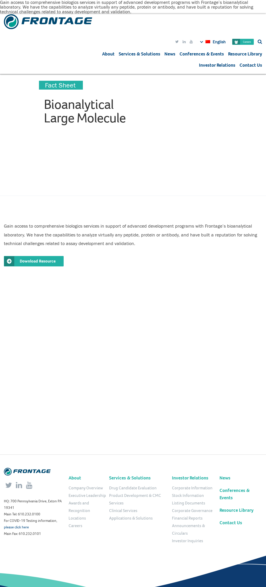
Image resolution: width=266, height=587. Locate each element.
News (169, 54)
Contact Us (251, 65)
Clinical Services (123, 510)
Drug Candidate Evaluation (133, 488)
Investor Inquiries (187, 541)
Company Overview (86, 488)
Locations (77, 518)
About (108, 54)
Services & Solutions (130, 477)
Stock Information (188, 495)
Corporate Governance (192, 510)
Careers (247, 41)
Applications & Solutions (131, 518)
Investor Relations (217, 65)
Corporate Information (192, 488)
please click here (16, 527)
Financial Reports (187, 518)
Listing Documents (188, 503)
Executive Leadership (87, 495)
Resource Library (245, 54)
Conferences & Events (201, 54)
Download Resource (38, 261)
